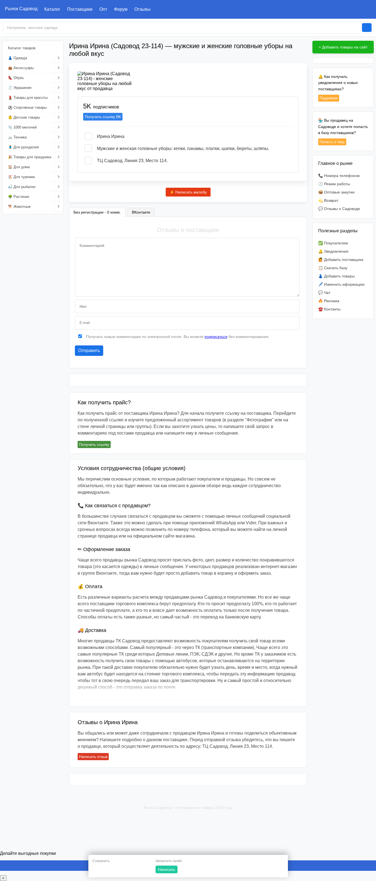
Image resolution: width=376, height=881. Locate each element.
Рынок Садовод (21, 8)
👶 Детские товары (24, 117)
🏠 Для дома (19, 167)
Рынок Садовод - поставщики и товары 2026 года (188, 807)
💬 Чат (324, 292)
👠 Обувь (16, 78)
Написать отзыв (93, 756)
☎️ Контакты (329, 309)
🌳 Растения (18, 197)
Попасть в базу (332, 142)
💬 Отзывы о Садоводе (339, 208)
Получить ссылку (94, 444)
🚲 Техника (17, 137)
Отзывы (142, 9)
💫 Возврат (328, 200)
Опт (103, 9)
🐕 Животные (19, 206)
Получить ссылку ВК (103, 116)
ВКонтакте (141, 212)
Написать (166, 869)
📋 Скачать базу (332, 268)
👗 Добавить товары (336, 276)
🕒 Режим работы (334, 184)
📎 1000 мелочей (22, 127)
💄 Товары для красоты (28, 98)
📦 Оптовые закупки (336, 192)
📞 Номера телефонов (338, 175)
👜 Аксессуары (21, 68)
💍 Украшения (19, 88)
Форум (120, 9)
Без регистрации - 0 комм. (97, 212)
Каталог (52, 9)
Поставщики (79, 9)
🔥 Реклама (328, 301)
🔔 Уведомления (333, 251)
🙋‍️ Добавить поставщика (340, 259)
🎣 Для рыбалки (21, 187)
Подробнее (329, 98)
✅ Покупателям (333, 243)
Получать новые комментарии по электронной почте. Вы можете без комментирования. (177, 336)
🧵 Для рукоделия (23, 147)
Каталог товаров (22, 48)
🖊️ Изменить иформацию (341, 284)
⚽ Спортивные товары (27, 107)
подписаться (216, 336)
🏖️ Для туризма (21, 177)
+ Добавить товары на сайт (343, 47)
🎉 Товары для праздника (29, 157)
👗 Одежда (17, 58)
